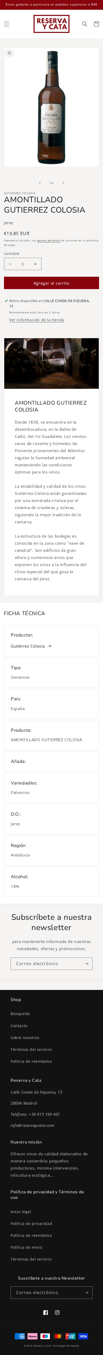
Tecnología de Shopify (66, 1345)
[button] (6, 24)
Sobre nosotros (25, 1037)
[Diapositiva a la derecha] (63, 183)
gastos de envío (49, 240)
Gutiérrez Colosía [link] (28, 646)
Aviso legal (21, 1211)
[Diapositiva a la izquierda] (40, 183)
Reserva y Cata (43, 1345)
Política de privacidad (31, 1223)
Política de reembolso (31, 1061)
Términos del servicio (31, 1049)
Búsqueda (20, 1013)
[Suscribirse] (86, 963)
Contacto (19, 1025)
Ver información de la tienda (36, 319)
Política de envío (26, 1247)
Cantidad (11, 253)
